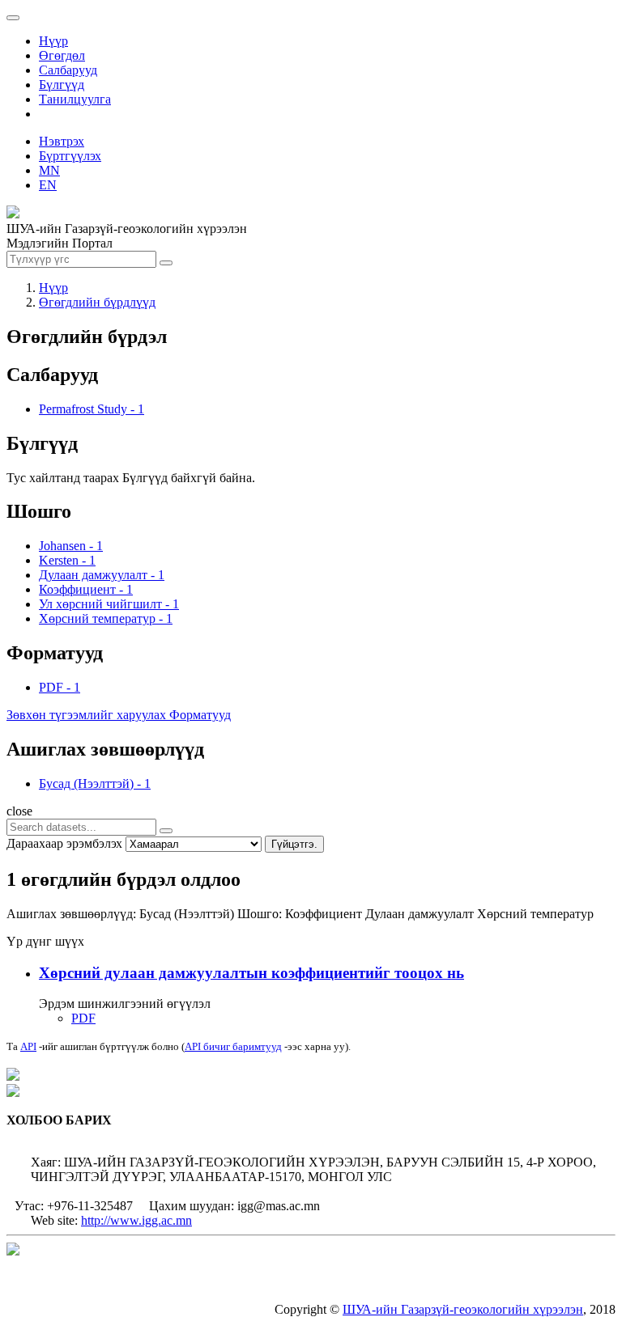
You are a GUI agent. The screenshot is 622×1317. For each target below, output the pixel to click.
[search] (166, 830)
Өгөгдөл (62, 55)
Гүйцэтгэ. (294, 844)
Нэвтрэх (61, 141)
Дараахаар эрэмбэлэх (64, 843)
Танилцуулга (75, 99)
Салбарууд (68, 70)
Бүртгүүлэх (70, 156)
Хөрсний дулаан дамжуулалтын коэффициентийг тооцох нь (251, 972)
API (28, 1046)
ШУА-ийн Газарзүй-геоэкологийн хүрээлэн (463, 1309)
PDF (83, 1018)
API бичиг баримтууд (233, 1046)
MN (49, 170)
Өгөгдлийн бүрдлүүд (97, 302)
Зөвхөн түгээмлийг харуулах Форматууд (118, 715)
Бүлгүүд (61, 84)
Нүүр (53, 41)
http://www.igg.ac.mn (136, 1220)
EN (48, 185)
